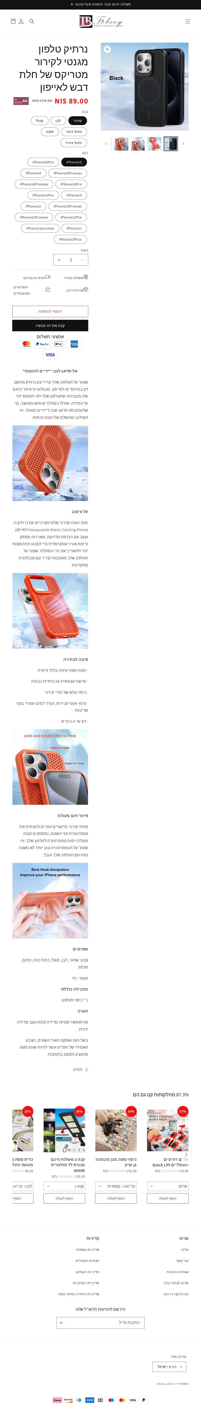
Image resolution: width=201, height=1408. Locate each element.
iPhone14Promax (34, 184)
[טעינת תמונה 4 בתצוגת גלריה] (121, 144)
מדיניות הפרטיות (86, 1283)
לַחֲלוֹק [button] (78, 1069)
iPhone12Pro (71, 217)
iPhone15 (74, 162)
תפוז (50, 131)
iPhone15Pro (43, 162)
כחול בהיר (73, 143)
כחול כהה (74, 131)
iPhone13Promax (68, 206)
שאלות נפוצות (178, 1272)
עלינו (185, 1249)
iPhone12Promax (34, 217)
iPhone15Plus (70, 239)
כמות (84, 250)
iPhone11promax (40, 228)
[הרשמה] (62, 1323)
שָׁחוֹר (78, 120)
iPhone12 (33, 206)
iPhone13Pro (43, 195)
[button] (187, 21)
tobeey (161, 1383)
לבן (58, 120)
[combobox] (167, 1186)
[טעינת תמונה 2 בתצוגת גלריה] (154, 144)
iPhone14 (33, 173)
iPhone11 (74, 228)
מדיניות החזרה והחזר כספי (79, 1294)
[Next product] (186, 1155)
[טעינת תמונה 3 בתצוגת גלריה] (138, 144)
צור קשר (182, 1260)
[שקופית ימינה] (105, 143)
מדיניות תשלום (88, 1272)
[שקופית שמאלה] (183, 143)
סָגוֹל (39, 120)
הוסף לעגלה (167, 1198)
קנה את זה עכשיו (50, 325)
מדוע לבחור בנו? (176, 1283)
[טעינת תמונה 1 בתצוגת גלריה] (171, 144)
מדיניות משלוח (88, 1249)
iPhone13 (74, 195)
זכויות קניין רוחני (176, 1294)
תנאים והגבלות (88, 1260)
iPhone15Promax (68, 173)
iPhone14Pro (71, 184)
